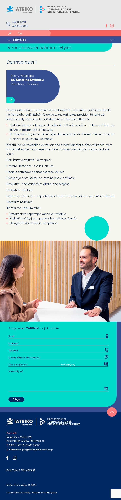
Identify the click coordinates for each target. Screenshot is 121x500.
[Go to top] (112, 412)
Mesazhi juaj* (15, 371)
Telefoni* (13, 350)
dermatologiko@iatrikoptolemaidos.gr (29, 449)
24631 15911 (15, 445)
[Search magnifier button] (9, 33)
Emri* (11, 336)
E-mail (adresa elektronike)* (24, 357)
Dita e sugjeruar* (17, 364)
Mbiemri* (13, 343)
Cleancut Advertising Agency (44, 493)
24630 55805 (32, 445)
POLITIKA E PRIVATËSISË (20, 470)
